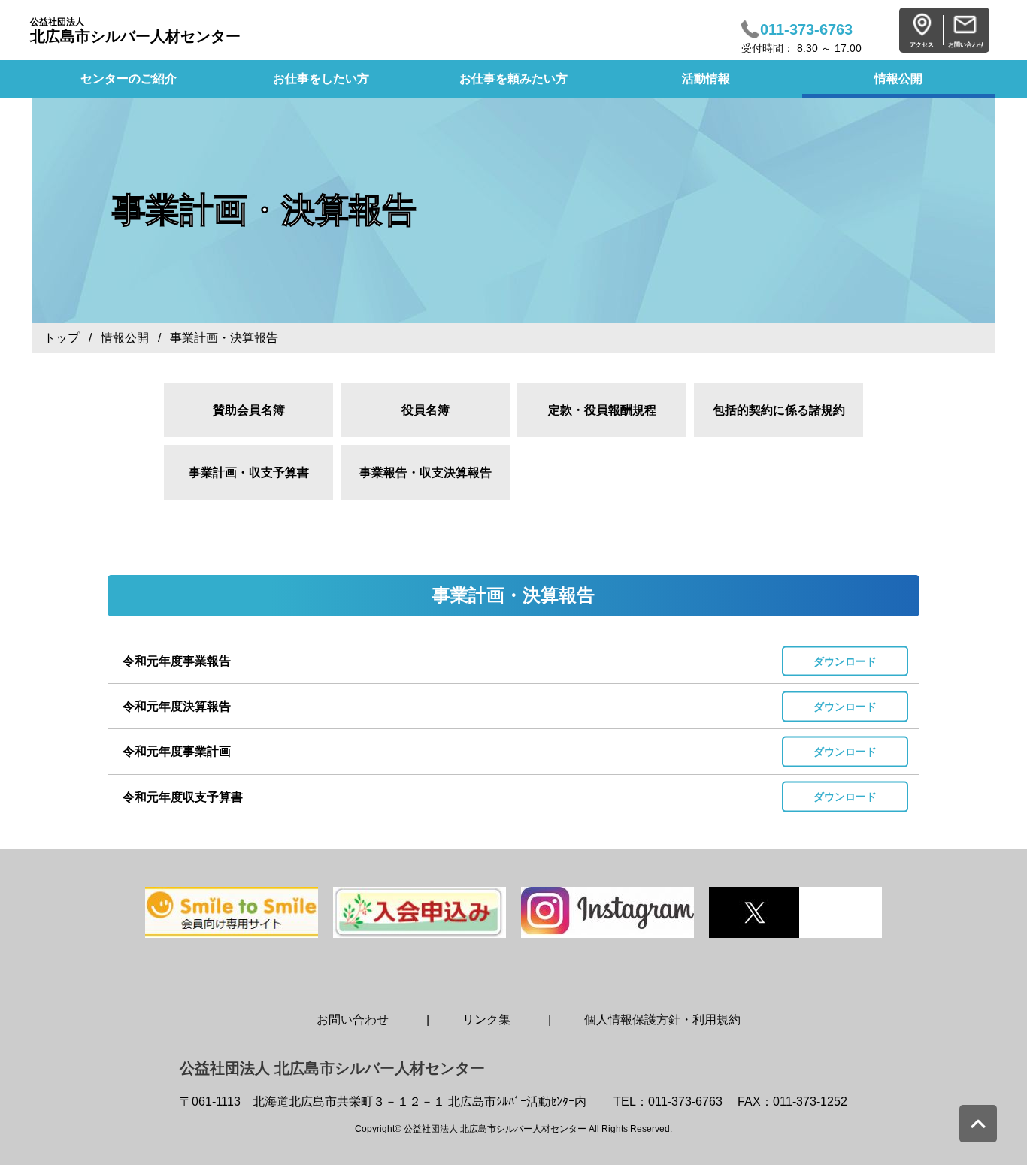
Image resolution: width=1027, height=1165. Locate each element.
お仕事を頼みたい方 (513, 78)
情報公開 (898, 78)
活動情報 (706, 78)
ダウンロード (845, 661)
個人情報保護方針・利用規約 (662, 1019)
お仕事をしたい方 (321, 78)
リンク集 (486, 1019)
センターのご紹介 (128, 78)
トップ (62, 337)
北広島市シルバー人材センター (135, 30)
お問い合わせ (353, 1019)
